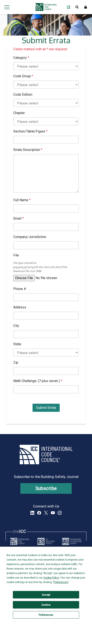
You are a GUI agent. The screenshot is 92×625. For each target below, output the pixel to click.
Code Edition (22, 94)
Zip (15, 362)
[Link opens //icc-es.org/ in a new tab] (45, 541)
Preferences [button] (60, 582)
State (17, 344)
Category (21, 58)
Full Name (22, 200)
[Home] (45, 7)
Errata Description (27, 150)
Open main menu (7, 7)
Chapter (19, 113)
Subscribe (46, 488)
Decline (46, 604)
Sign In (85, 7)
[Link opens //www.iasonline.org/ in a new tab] (72, 541)
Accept (46, 594)
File (16, 255)
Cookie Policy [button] (51, 577)
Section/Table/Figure (30, 131)
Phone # (19, 289)
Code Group (23, 76)
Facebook (39, 512)
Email (18, 218)
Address (19, 307)
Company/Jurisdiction (29, 237)
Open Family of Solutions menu (68, 7)
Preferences (46, 614)
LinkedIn (32, 512)
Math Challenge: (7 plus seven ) (37, 381)
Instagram (59, 512)
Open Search (77, 7)
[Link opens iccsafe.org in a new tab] (20, 541)
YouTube (52, 512)
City (16, 326)
